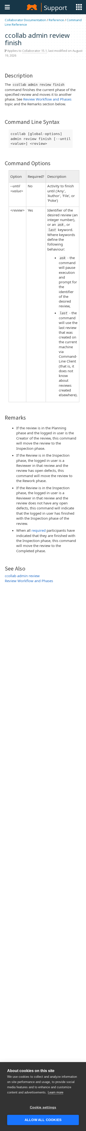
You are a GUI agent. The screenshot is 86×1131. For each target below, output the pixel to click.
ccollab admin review (22, 575)
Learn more (55, 1092)
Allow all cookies (43, 1120)
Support (55, 7)
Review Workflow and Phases (47, 99)
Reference (56, 20)
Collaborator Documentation (25, 20)
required (39, 530)
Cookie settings (43, 1107)
